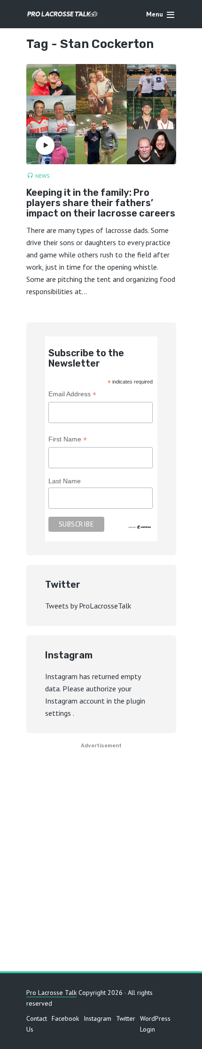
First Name (67, 440)
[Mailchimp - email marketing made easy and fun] (140, 526)
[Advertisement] (101, 864)
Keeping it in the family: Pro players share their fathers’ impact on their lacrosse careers (100, 202)
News (42, 175)
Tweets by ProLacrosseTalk (88, 605)
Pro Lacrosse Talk (51, 992)
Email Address (72, 395)
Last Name (64, 481)
